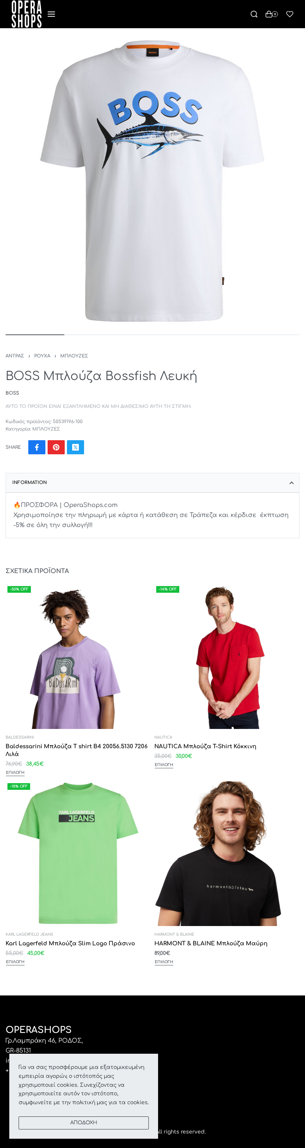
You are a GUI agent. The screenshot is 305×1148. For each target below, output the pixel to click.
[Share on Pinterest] (56, 447)
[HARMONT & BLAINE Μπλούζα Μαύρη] (226, 853)
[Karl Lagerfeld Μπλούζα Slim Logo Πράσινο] (78, 853)
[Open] (290, 14)
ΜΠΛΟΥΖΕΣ (74, 356)
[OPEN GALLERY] (152, 180)
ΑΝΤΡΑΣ (15, 356)
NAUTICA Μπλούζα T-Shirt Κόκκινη (205, 746)
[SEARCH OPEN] (254, 14)
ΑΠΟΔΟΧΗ (83, 1122)
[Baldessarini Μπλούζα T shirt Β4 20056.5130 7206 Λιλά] (78, 656)
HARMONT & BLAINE (174, 934)
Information (29, 482)
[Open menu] (51, 14)
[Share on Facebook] (36, 447)
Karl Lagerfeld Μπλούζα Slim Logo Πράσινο (70, 944)
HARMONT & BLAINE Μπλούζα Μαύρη (210, 944)
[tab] (152, 482)
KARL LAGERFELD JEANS (29, 934)
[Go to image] (35, 334)
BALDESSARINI (20, 737)
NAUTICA (163, 737)
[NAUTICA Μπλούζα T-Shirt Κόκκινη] (226, 656)
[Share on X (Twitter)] (75, 447)
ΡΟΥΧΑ (42, 356)
